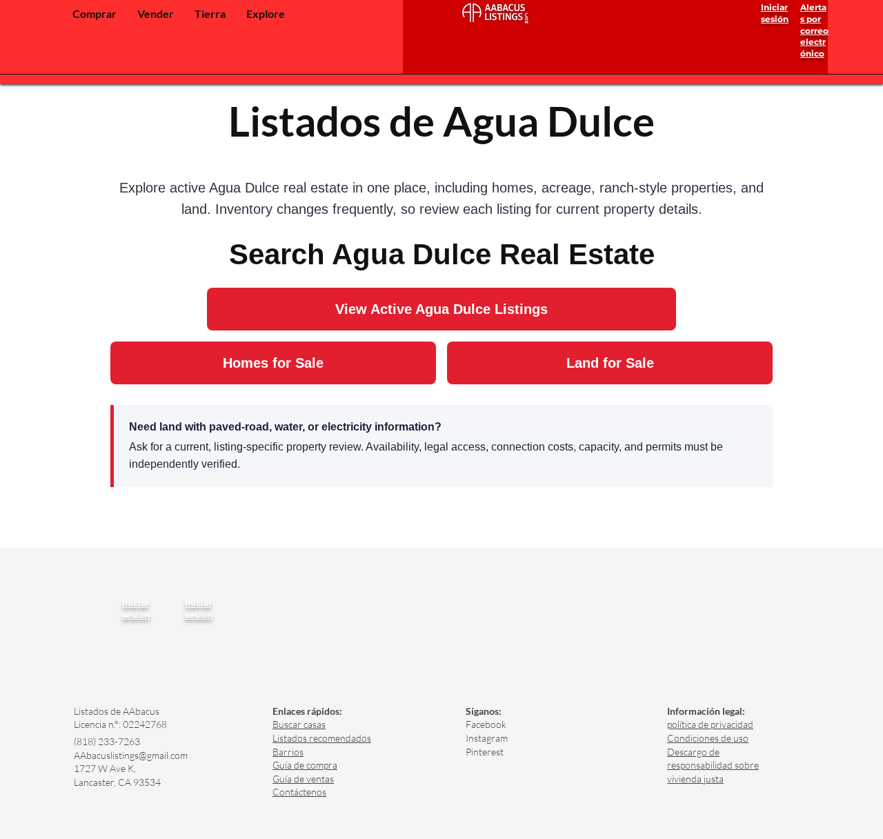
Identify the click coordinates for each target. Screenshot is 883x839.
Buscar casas (299, 724)
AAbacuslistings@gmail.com (131, 755)
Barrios (288, 752)
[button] (94, 13)
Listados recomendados (321, 738)
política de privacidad (710, 724)
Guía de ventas (303, 778)
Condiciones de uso (707, 738)
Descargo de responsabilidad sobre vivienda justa (713, 765)
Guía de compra (304, 765)
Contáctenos (299, 792)
